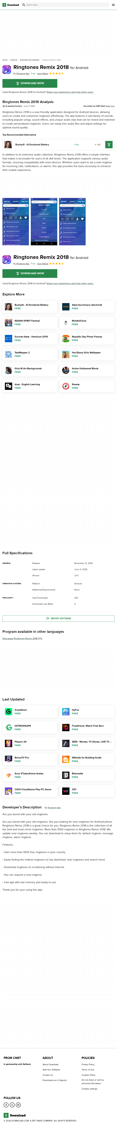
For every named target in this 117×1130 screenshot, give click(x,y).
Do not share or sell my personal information (93, 1082)
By (21, 73)
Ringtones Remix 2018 (50, 67)
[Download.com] (10, 5)
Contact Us (48, 1075)
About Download (50, 1064)
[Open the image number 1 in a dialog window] (44, 221)
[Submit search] (23, 4)
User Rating (42, 73)
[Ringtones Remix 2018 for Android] (6, 69)
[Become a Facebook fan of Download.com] (6, 1104)
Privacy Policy (88, 1064)
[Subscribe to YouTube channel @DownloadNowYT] (18, 1104)
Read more (110, 106)
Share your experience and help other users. (70, 92)
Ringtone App (54, 807)
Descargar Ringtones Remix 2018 (19, 638)
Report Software (61, 618)
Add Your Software (51, 1069)
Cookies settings (89, 1089)
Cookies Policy (88, 1075)
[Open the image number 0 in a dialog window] (15, 221)
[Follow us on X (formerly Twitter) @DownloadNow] (12, 1104)
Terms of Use (88, 1069)
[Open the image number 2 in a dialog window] (72, 221)
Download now (32, 83)
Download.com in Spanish (55, 1080)
